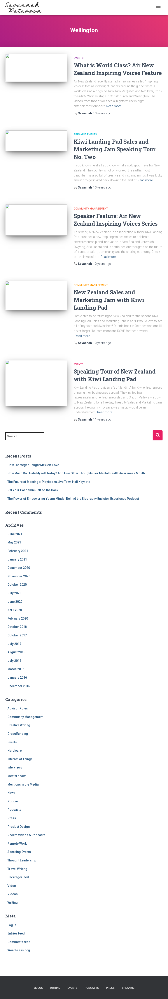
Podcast (13, 801)
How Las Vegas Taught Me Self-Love (33, 465)
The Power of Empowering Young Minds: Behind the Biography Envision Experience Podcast (73, 498)
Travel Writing (17, 869)
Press (11, 818)
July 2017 (14, 644)
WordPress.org (18, 950)
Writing (12, 902)
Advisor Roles (17, 708)
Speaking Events (85, 134)
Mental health (16, 776)
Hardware (14, 750)
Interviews (14, 767)
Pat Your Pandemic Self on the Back (32, 490)
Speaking (128, 987)
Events (79, 57)
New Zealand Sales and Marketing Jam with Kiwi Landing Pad (109, 300)
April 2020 (14, 610)
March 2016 (15, 669)
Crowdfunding (17, 733)
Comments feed (18, 942)
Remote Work (17, 843)
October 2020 (17, 584)
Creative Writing (18, 725)
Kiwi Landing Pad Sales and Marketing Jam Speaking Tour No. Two (115, 149)
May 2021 (14, 542)
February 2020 (17, 618)
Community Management (91, 208)
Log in (11, 925)
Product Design (18, 826)
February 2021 (17, 551)
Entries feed (16, 933)
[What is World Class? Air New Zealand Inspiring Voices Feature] (36, 68)
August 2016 (16, 652)
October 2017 (17, 635)
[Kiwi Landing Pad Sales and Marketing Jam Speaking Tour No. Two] (36, 140)
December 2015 (18, 686)
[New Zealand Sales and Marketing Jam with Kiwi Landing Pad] (36, 295)
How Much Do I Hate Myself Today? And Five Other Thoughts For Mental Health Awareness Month (76, 473)
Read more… (114, 106)
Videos (12, 894)
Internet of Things (20, 759)
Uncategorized (18, 877)
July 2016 (14, 660)
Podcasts (14, 809)
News (11, 793)
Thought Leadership (21, 860)
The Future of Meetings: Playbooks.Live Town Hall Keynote (48, 482)
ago (102, 113)
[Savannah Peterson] (25, 7)
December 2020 (18, 567)
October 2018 (17, 627)
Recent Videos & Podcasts (26, 835)
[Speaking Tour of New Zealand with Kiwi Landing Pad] (36, 383)
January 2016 (17, 677)
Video (11, 885)
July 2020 (14, 593)
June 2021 (14, 534)
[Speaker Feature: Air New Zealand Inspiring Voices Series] (36, 220)
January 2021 (17, 559)
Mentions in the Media (23, 784)
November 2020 (18, 576)
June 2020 (14, 601)
